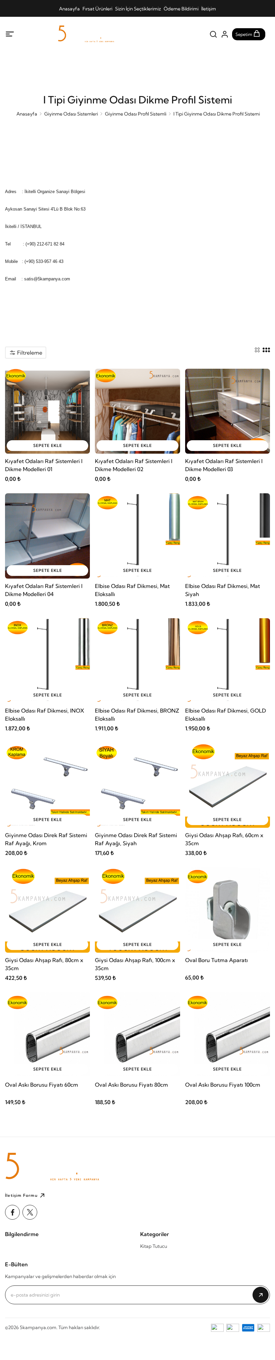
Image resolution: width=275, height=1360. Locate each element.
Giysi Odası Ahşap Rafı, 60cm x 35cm (224, 839)
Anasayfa (69, 9)
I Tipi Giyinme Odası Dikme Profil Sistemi (216, 114)
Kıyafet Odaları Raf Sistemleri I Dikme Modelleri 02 (133, 465)
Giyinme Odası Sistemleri (71, 114)
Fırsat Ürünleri (97, 9)
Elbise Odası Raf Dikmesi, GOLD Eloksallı (225, 714)
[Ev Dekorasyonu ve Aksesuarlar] (103, 34)
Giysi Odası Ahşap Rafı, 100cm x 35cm (135, 964)
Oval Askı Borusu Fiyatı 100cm (222, 1084)
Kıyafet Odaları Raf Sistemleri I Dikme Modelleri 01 (43, 465)
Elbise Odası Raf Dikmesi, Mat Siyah (222, 590)
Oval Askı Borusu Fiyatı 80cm (131, 1084)
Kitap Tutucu (153, 1246)
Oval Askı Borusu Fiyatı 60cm (41, 1084)
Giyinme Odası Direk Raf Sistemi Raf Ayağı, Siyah (136, 839)
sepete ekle (47, 445)
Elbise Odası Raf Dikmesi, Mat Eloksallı (132, 590)
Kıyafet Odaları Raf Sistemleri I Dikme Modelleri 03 (224, 465)
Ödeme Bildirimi (181, 9)
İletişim (208, 9)
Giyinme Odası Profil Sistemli (135, 114)
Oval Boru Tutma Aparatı (216, 960)
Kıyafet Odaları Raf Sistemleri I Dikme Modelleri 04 (43, 590)
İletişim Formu (21, 1195)
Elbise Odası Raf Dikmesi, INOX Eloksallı (44, 714)
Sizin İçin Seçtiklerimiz (138, 9)
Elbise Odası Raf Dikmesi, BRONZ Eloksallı (137, 714)
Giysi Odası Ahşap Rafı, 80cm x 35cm (44, 964)
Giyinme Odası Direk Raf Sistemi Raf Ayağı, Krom (46, 839)
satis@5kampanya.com (47, 278)
